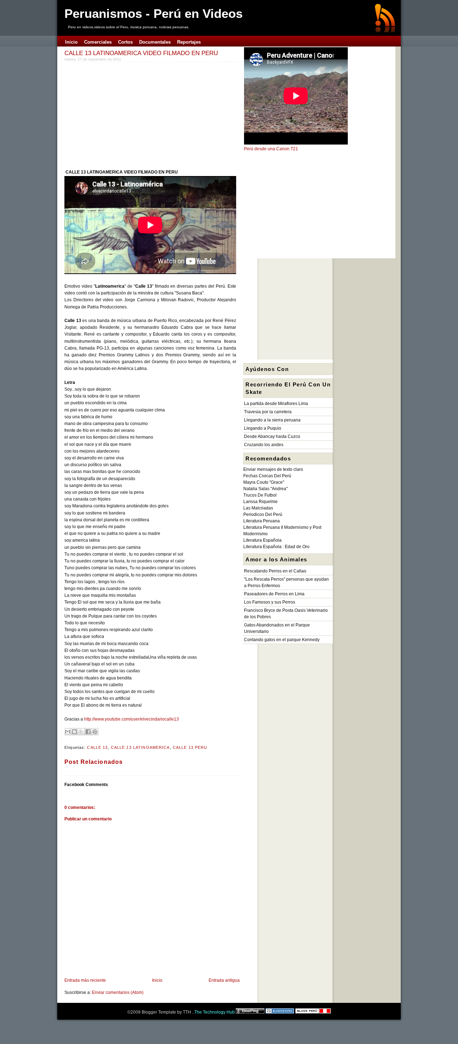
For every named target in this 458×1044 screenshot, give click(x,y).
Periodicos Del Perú (262, 514)
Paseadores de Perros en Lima (274, 593)
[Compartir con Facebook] (88, 731)
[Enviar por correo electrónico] (67, 731)
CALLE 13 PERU (190, 747)
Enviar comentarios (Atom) (117, 992)
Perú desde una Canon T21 (271, 148)
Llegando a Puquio (262, 428)
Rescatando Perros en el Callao (275, 571)
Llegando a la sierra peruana (272, 420)
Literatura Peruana (261, 520)
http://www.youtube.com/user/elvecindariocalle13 (131, 719)
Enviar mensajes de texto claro (273, 469)
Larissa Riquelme (260, 501)
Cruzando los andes (263, 444)
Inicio (157, 980)
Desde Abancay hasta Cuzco (272, 436)
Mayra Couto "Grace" (263, 482)
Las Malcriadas (258, 508)
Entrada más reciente (85, 980)
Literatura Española (262, 540)
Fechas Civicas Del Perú (267, 475)
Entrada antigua (224, 980)
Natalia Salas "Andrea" (265, 488)
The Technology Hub (214, 1012)
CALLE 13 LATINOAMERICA (140, 747)
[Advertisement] (124, 114)
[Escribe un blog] (74, 731)
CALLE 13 (97, 747)
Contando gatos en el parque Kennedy (282, 639)
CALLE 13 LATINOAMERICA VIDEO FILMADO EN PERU (141, 53)
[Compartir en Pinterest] (94, 731)
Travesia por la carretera (268, 411)
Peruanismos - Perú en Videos (153, 13)
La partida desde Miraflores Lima (276, 403)
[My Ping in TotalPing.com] (250, 1012)
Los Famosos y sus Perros (269, 602)
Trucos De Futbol (260, 495)
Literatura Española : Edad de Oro (276, 546)
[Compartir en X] (81, 731)
